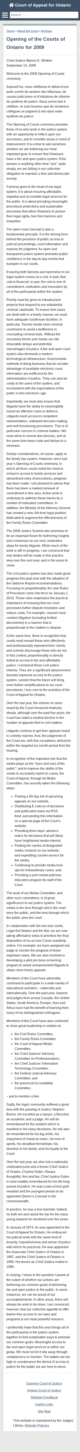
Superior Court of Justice (44, 1383)
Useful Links (44, 1404)
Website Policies (37, 1425)
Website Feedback (44, 1397)
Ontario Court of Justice (44, 1390)
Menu (5, 15)
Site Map (44, 1411)
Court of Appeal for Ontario (42, 5)
